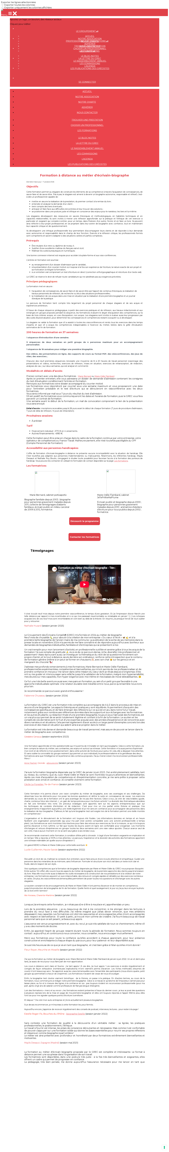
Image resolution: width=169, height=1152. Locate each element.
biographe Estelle (75, 1014)
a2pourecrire (52, 763)
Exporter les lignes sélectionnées (18, 2)
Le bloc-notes (90, 56)
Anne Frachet (30, 763)
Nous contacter (87, 112)
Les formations (87, 130)
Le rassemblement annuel (89, 61)
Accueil (89, 36)
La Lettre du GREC (90, 58)
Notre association (90, 38)
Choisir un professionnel (89, 48)
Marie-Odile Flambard (104, 376)
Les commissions (90, 63)
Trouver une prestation (89, 46)
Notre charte (87, 102)
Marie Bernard (84, 376)
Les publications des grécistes (89, 68)
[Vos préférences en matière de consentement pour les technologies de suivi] (164, 1147)
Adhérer (89, 43)
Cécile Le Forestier (34, 784)
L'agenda (89, 66)
